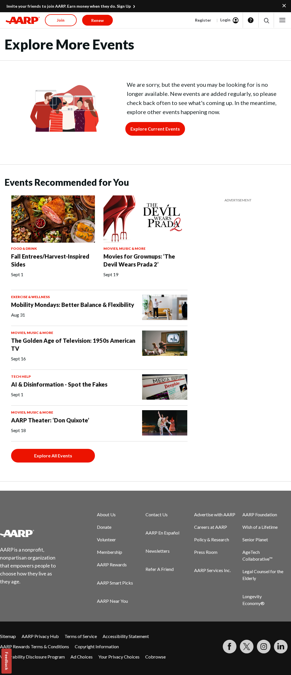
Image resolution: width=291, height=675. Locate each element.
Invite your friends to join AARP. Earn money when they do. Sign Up (69, 6)
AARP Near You (112, 601)
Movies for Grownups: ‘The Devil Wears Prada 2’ (139, 260)
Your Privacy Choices (119, 656)
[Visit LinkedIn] (281, 646)
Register (203, 20)
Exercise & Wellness (30, 297)
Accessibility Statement (126, 636)
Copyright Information (97, 646)
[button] (266, 20)
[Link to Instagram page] (264, 646)
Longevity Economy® (253, 600)
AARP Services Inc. (212, 570)
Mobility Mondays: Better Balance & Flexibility (72, 304)
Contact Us (157, 514)
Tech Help (21, 376)
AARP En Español (162, 532)
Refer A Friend (160, 569)
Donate (104, 527)
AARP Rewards (112, 564)
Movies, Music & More (124, 248)
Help (250, 20)
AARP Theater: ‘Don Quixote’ (50, 420)
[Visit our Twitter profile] (246, 646)
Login (225, 19)
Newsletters (158, 551)
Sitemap (8, 636)
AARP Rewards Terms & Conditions (34, 646)
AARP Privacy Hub (40, 636)
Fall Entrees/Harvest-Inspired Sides (50, 260)
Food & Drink (24, 248)
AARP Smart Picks (115, 582)
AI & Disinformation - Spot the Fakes (59, 384)
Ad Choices (81, 656)
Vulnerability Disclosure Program (32, 656)
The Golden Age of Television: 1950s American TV (73, 344)
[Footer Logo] (31, 533)
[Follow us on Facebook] (229, 646)
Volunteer (106, 539)
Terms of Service (81, 636)
